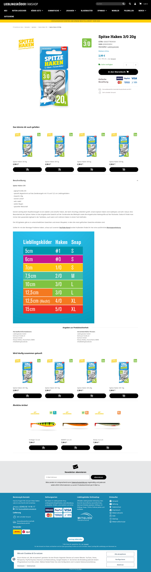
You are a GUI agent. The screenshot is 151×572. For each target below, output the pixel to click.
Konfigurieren (120, 559)
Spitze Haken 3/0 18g (20, 388)
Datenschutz (31, 566)
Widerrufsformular (118, 522)
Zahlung (115, 504)
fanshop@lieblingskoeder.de (27, 509)
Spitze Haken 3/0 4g (20, 162)
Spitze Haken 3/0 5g (52, 162)
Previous (16, 152)
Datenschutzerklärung (79, 482)
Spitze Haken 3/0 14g (116, 388)
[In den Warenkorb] (14, 33)
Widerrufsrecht (117, 513)
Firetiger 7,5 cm (34, 440)
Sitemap (115, 519)
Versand (113, 59)
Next (134, 152)
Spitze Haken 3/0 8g (116, 162)
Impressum (21, 566)
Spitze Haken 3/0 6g (84, 162)
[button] (135, 4)
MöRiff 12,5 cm (66, 440)
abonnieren (98, 477)
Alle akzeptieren (120, 554)
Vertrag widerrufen (75, 539)
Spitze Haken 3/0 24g (84, 388)
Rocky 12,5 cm (98, 440)
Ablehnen (120, 565)
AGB (113, 516)
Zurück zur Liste (18, 27)
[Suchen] (123, 3)
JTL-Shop (79, 569)
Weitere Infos (104, 51)
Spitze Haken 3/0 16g (52, 388)
